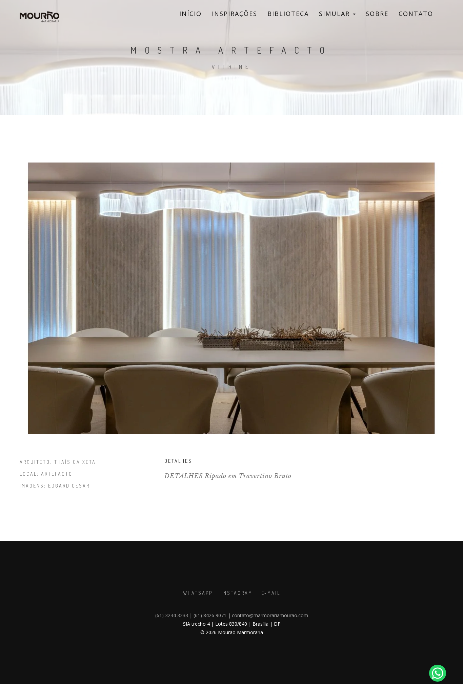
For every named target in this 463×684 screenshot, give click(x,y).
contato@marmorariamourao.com (270, 615)
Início (190, 14)
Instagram (237, 593)
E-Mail (270, 593)
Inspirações (234, 14)
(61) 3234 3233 (171, 615)
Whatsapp (198, 593)
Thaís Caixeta (75, 462)
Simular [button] (335, 14)
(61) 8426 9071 (210, 615)
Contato (416, 14)
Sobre (377, 14)
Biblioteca (288, 14)
